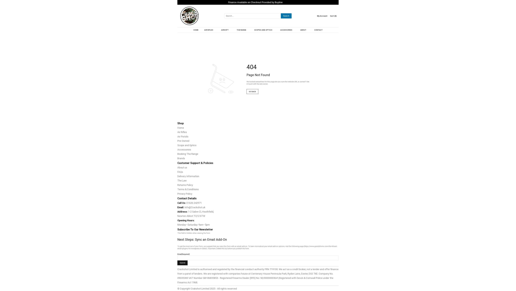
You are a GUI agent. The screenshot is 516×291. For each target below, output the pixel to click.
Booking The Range (187, 153)
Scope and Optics (186, 145)
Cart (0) (333, 16)
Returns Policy (185, 185)
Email (183, 254)
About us (182, 167)
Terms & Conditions (188, 189)
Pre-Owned (183, 140)
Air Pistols (182, 136)
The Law (182, 180)
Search (286, 16)
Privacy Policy (184, 193)
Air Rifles (182, 132)
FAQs (180, 172)
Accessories (184, 149)
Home (180, 127)
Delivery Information (188, 176)
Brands (181, 158)
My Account (322, 16)
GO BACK (252, 92)
